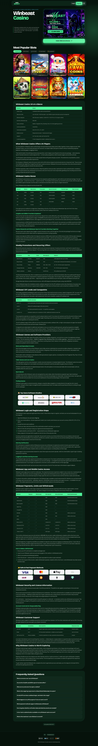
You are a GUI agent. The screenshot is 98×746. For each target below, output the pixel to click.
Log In (73, 3)
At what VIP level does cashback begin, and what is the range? (33, 695)
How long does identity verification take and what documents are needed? (36, 708)
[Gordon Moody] (57, 738)
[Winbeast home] (16, 3)
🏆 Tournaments (51, 51)
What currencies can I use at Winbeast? (27, 678)
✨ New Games (26, 51)
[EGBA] (51, 738)
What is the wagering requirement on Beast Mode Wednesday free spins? (36, 691)
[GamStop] (46, 738)
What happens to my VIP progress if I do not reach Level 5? (32, 699)
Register (79, 3)
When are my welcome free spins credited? (28, 687)
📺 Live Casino (34, 51)
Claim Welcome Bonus (63, 41)
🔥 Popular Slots (17, 51)
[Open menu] (84, 3)
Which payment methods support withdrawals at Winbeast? (33, 704)
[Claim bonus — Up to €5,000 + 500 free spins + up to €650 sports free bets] (64, 23)
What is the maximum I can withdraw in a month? (30, 716)
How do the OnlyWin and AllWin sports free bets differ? (31, 682)
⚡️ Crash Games (42, 51)
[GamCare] (40, 738)
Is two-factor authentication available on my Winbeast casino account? (36, 712)
